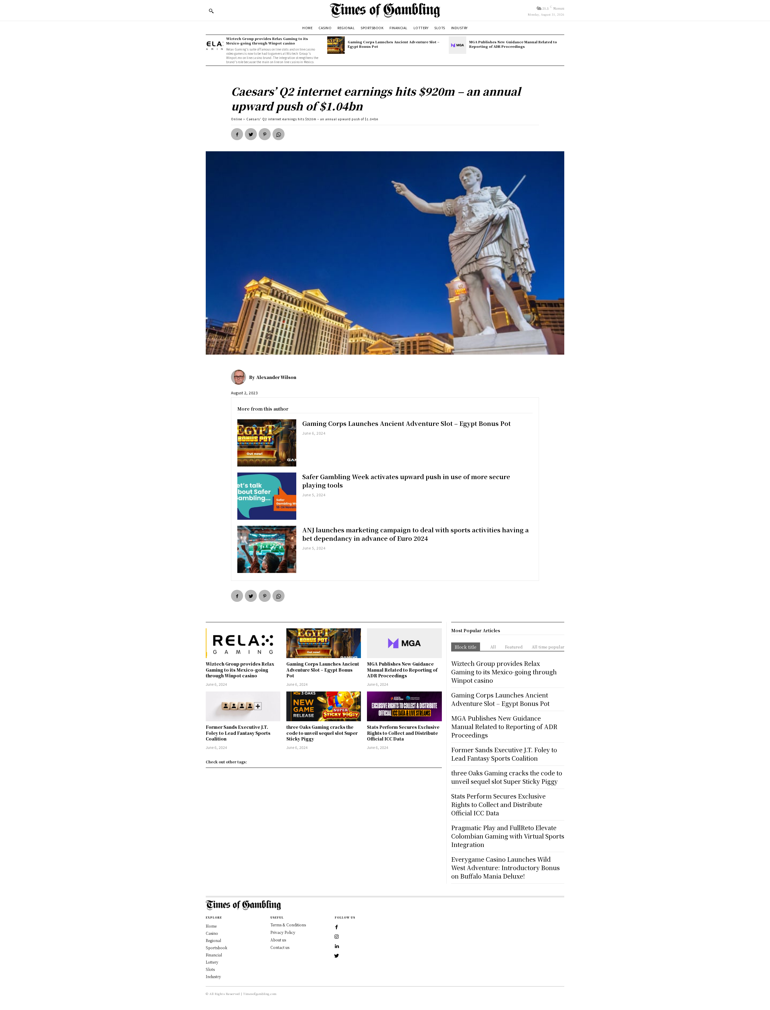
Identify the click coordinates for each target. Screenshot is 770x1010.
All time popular (548, 647)
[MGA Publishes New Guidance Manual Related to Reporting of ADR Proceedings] (457, 45)
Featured (514, 647)
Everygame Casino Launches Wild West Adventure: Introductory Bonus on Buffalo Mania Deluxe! (505, 867)
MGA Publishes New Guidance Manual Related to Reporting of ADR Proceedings (513, 44)
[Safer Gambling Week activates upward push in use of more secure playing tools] (266, 496)
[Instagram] (336, 937)
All (493, 647)
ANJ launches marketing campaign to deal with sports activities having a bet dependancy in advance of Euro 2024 (415, 534)
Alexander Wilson (276, 377)
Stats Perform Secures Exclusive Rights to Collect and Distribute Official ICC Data (403, 733)
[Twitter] (251, 134)
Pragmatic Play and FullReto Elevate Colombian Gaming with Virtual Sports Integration (507, 836)
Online (236, 119)
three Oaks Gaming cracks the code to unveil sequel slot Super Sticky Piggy (322, 733)
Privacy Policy (282, 932)
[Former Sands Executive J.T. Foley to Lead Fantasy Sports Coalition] (243, 706)
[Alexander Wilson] (240, 377)
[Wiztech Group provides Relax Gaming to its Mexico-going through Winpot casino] (214, 45)
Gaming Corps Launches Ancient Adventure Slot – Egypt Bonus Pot (393, 44)
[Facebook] (237, 134)
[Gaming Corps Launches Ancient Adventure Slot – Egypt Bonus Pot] (336, 45)
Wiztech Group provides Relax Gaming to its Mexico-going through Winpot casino (267, 40)
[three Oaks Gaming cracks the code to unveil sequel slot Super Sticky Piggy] (323, 706)
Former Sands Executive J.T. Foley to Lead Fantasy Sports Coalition (238, 733)
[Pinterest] (265, 134)
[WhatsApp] (279, 134)
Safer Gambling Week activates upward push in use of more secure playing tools (406, 480)
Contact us (279, 947)
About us (278, 939)
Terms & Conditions (288, 924)
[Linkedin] (336, 946)
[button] (211, 10)
